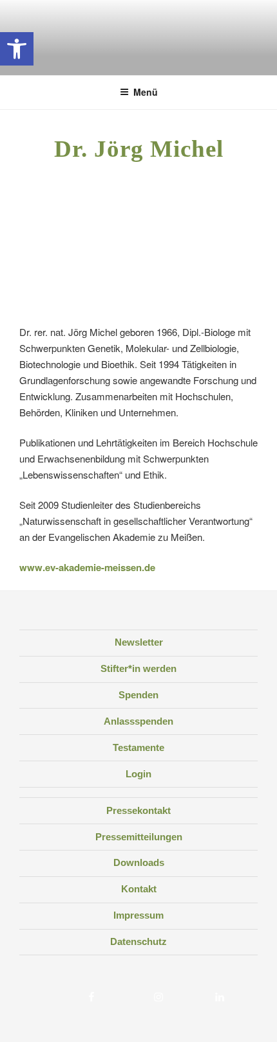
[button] (16, 49)
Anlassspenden (138, 721)
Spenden (138, 694)
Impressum (138, 915)
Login (138, 773)
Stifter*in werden (138, 668)
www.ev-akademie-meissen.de (87, 567)
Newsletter (139, 642)
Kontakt (139, 888)
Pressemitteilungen (138, 836)
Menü (145, 91)
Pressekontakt (138, 810)
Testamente (138, 747)
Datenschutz (138, 941)
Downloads (138, 862)
